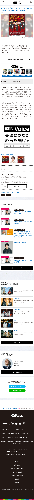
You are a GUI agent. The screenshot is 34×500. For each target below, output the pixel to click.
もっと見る (17, 342)
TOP (3, 408)
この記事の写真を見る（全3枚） (16, 60)
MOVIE (20, 449)
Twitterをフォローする (18, 386)
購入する (5, 75)
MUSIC (14, 449)
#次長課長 (3, 169)
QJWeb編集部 (30, 37)
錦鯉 (15, 320)
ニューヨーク (17, 298)
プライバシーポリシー (17, 475)
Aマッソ (16, 288)
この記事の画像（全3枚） (7, 154)
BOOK (13, 451)
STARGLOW (17, 309)
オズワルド (16, 331)
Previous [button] (2, 363)
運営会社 (17, 479)
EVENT (24, 454)
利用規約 (17, 482)
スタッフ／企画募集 (17, 472)
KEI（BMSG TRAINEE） (20, 242)
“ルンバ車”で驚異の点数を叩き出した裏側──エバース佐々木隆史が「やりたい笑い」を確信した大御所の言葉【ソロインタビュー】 (23, 234)
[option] (5, 159)
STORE (18, 454)
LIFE (17, 451)
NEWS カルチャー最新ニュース (12, 408)
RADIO (8, 451)
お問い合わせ (17, 465)
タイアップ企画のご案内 (17, 468)
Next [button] (30, 363)
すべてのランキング (17, 268)
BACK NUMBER (10, 454)
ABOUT (17, 461)
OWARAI (8, 449)
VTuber (25, 449)
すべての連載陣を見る (17, 372)
